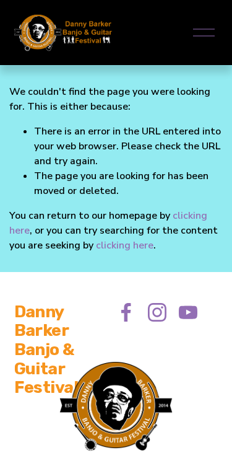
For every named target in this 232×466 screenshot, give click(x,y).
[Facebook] (126, 312)
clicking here (124, 245)
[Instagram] (157, 312)
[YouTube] (188, 312)
